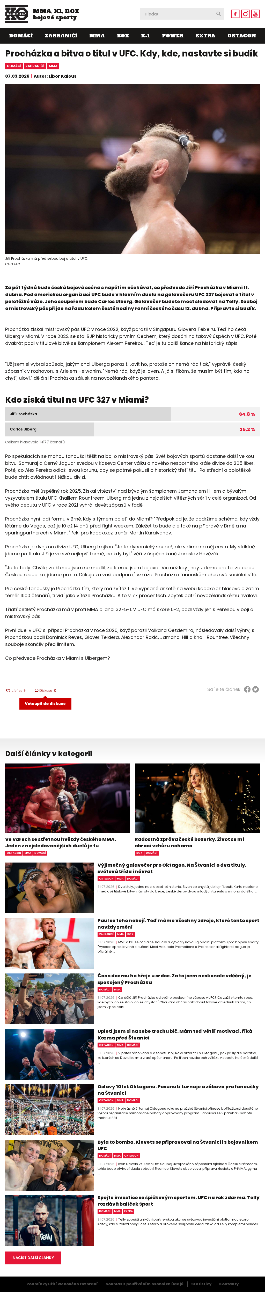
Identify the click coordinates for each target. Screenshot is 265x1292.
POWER (172, 35)
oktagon (14, 853)
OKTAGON (241, 35)
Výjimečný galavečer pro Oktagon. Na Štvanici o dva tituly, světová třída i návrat (172, 868)
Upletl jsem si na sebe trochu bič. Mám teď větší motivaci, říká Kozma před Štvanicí (175, 1034)
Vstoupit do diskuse (45, 703)
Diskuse (48, 690)
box (139, 853)
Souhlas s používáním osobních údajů (144, 1284)
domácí (14, 66)
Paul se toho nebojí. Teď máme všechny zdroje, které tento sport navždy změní (178, 923)
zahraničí (35, 66)
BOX (123, 35)
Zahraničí (61, 35)
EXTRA (205, 35)
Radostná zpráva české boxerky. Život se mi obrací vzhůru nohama (189, 842)
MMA (97, 35)
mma (53, 66)
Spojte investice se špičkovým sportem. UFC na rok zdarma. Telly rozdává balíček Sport (179, 1200)
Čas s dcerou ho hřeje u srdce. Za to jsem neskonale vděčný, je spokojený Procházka (175, 978)
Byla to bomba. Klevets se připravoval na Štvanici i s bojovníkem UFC (178, 1145)
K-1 (145, 35)
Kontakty (229, 1284)
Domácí (21, 35)
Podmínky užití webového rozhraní (62, 1284)
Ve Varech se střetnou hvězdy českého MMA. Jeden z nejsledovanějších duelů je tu (60, 842)
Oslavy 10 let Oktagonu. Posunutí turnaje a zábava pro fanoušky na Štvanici (178, 1089)
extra (128, 1211)
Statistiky (201, 1284)
